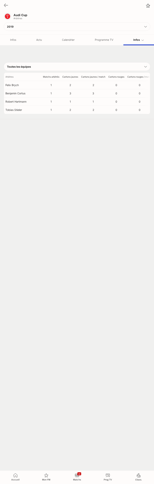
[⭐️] (148, 5)
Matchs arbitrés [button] (51, 76)
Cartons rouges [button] (116, 76)
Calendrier (68, 39)
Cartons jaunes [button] (70, 76)
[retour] (6, 5)
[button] (77, 27)
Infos (13, 39)
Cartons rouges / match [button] (139, 76)
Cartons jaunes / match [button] (93, 76)
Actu (39, 39)
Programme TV (104, 39)
